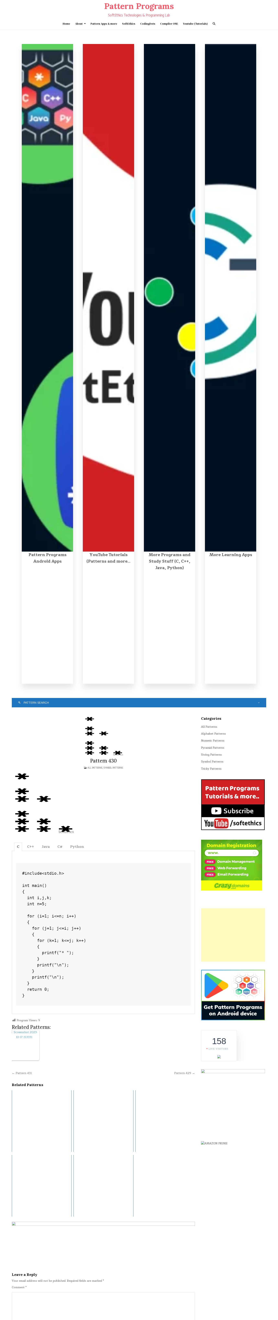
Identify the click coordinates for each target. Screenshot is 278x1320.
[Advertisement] (233, 935)
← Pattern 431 (22, 1073)
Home (66, 23)
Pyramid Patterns (212, 747)
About (79, 23)
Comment (19, 1287)
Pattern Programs (139, 6)
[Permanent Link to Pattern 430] (103, 735)
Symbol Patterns (113, 767)
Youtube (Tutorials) (195, 23)
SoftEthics (128, 23)
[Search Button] (214, 23)
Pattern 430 (103, 761)
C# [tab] (59, 847)
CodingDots (147, 23)
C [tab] (18, 847)
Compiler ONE (169, 23)
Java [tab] (46, 847)
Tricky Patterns (211, 768)
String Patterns (211, 754)
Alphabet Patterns (213, 733)
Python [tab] (77, 847)
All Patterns (95, 767)
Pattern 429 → (184, 1073)
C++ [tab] (30, 847)
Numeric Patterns (212, 740)
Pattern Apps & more (104, 23)
